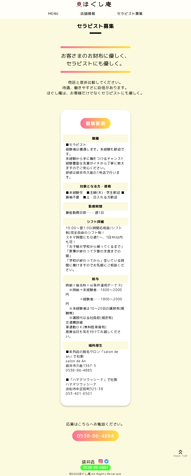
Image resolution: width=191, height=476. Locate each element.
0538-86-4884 (95, 435)
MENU (53, 13)
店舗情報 (87, 13)
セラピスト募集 (130, 13)
